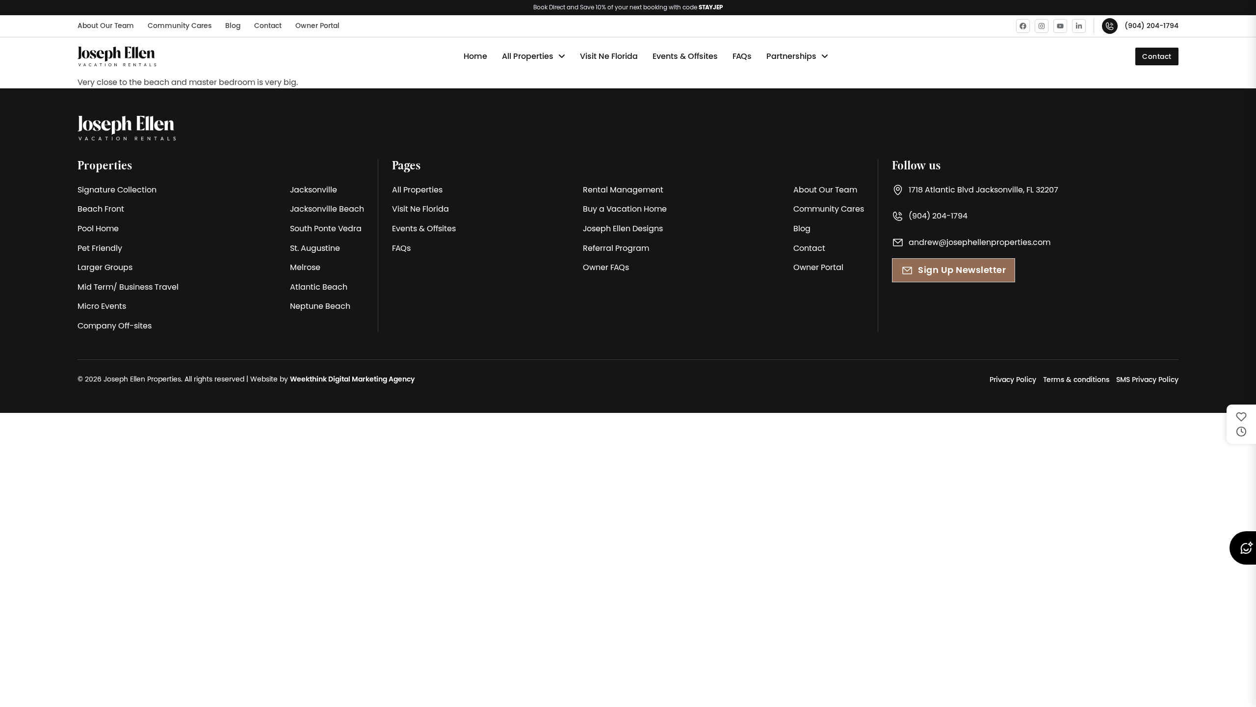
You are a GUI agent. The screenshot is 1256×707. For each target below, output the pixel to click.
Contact (268, 25)
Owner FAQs (606, 267)
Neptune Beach (320, 306)
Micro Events (102, 306)
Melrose (305, 267)
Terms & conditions (1076, 379)
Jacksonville (313, 189)
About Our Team (106, 25)
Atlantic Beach (318, 287)
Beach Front (101, 209)
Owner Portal (317, 25)
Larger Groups (105, 267)
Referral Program (616, 248)
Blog (232, 25)
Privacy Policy (1013, 379)
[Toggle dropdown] (561, 56)
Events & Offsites (685, 56)
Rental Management (623, 189)
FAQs (742, 56)
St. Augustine (315, 248)
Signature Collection (117, 189)
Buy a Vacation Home (625, 209)
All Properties (527, 56)
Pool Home (98, 228)
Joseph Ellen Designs (623, 228)
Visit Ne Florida (609, 56)
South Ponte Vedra (326, 228)
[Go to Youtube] (1060, 26)
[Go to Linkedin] (1079, 26)
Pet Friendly (100, 248)
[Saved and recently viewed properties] (1241, 424)
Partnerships (791, 56)
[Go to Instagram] (1041, 26)
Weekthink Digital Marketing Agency (352, 379)
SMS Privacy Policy (1147, 379)
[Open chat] (1242, 548)
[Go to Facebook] (1023, 26)
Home (475, 56)
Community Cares (179, 25)
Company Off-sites (115, 325)
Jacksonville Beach (327, 209)
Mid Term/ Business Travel (128, 287)
